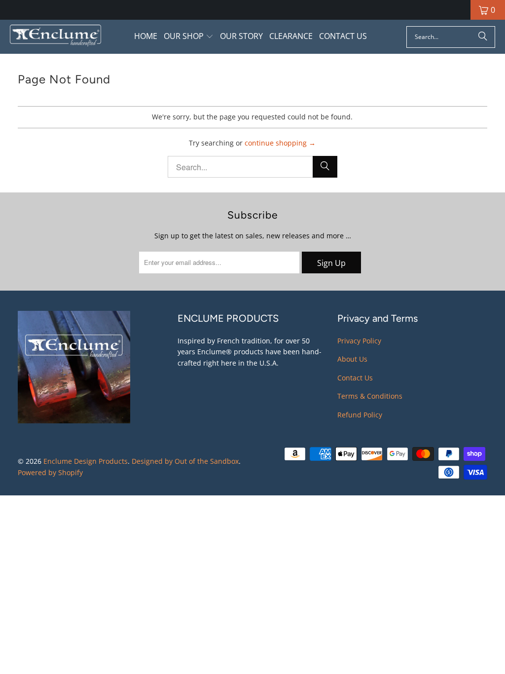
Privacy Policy (359, 340)
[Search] (482, 37)
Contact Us (355, 377)
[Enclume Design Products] (55, 37)
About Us (352, 359)
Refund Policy (359, 414)
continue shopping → (280, 143)
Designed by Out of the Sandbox (185, 461)
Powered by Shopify (50, 472)
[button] (189, 37)
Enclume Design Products (85, 461)
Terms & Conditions (369, 396)
